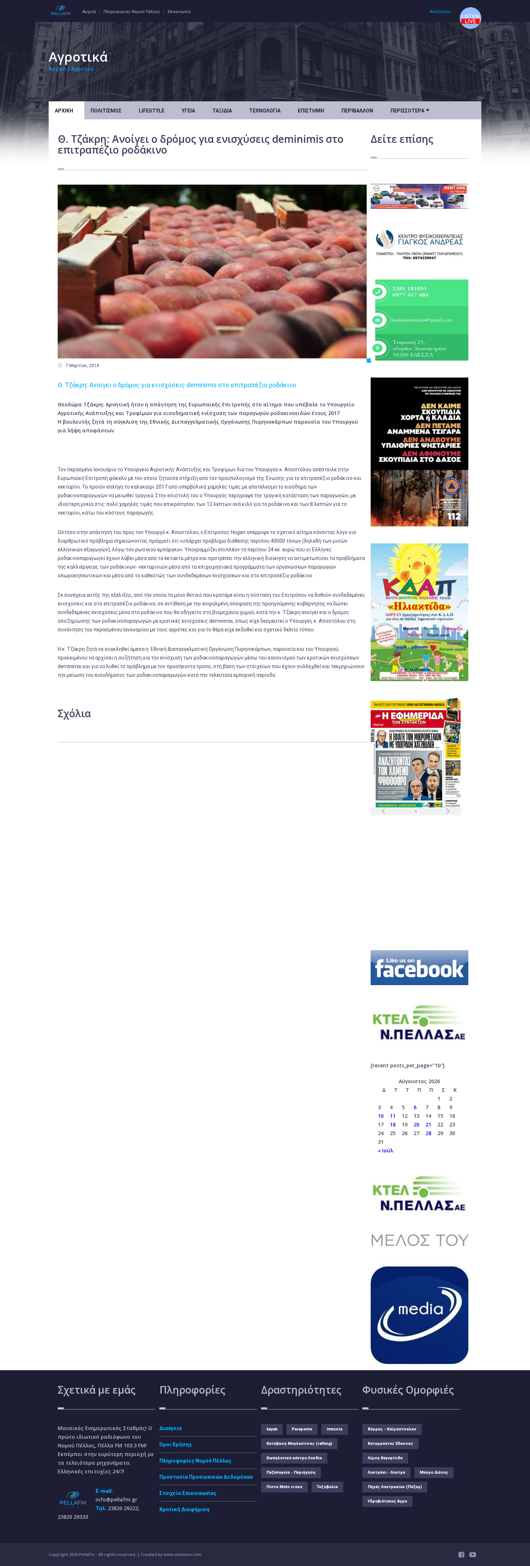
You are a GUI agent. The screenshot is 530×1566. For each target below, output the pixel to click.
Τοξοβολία (327, 1487)
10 (381, 1115)
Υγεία (188, 111)
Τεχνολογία (265, 111)
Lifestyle (151, 111)
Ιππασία (335, 1429)
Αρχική (89, 11)
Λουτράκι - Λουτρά (386, 1472)
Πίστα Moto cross (284, 1487)
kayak (271, 1429)
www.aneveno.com (183, 1554)
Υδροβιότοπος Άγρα (387, 1501)
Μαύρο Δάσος (434, 1472)
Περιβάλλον (357, 111)
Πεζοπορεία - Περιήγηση (290, 1472)
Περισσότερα (409, 110)
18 (393, 1124)
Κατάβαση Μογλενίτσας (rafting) (299, 1443)
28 (428, 1133)
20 (416, 1124)
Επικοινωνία (179, 11)
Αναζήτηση (440, 11)
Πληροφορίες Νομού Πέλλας (131, 11)
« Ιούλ (385, 1150)
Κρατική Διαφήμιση (184, 1509)
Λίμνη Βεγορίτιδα (385, 1458)
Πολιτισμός (106, 111)
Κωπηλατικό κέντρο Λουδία (294, 1458)
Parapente (302, 1429)
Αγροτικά (82, 69)
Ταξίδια (222, 111)
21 (428, 1124)
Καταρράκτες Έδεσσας (390, 1443)
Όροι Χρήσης (175, 1444)
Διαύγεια (170, 1428)
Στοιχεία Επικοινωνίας (187, 1493)
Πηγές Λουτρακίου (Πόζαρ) (395, 1487)
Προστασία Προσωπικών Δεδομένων (206, 1477)
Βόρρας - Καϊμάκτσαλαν (392, 1429)
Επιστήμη (311, 111)
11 (393, 1115)
